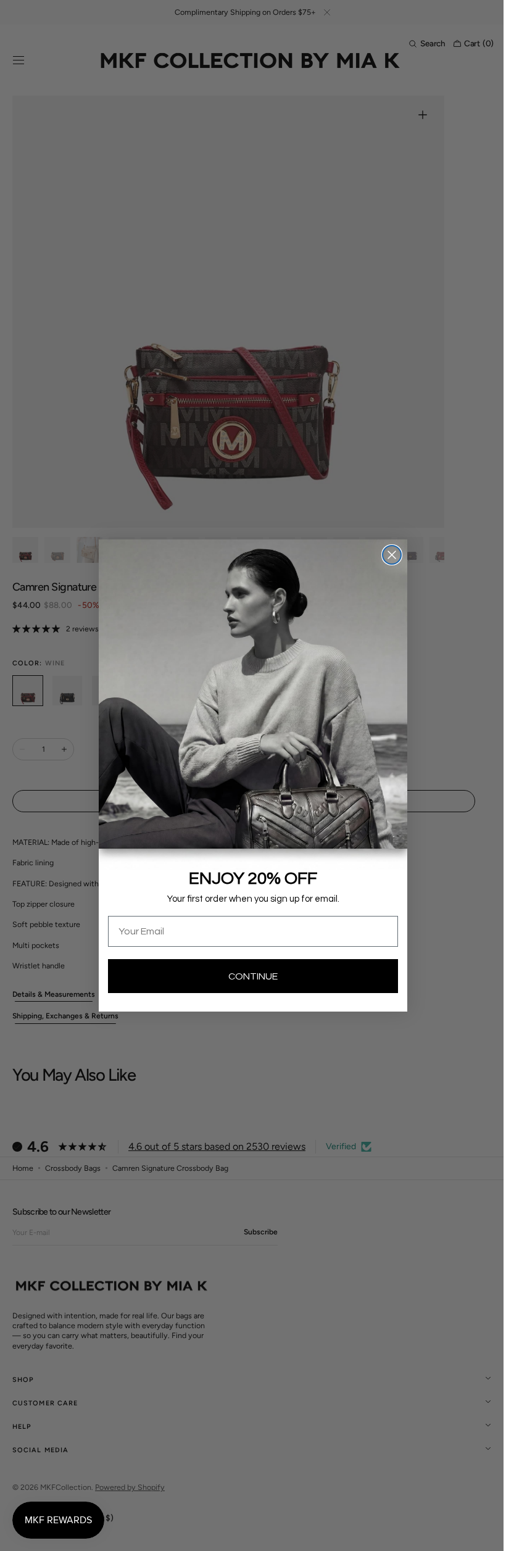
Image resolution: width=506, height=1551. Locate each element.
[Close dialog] (387, 555)
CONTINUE (248, 976)
